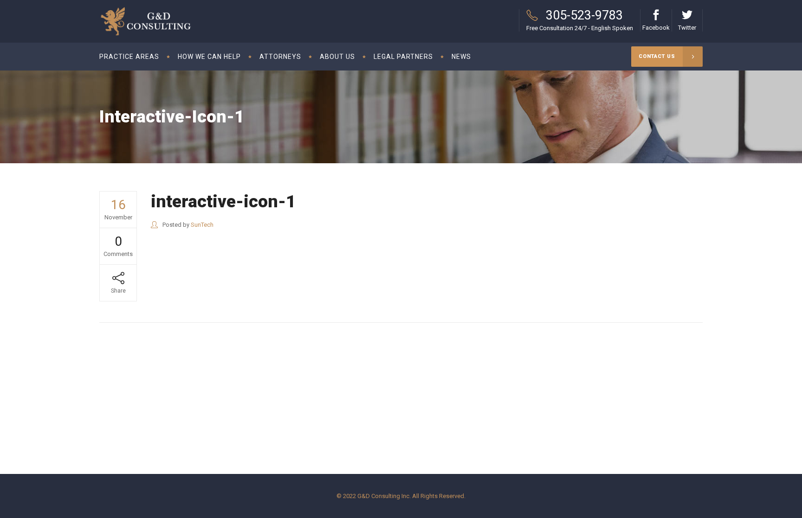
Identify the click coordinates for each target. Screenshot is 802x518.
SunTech (202, 224)
